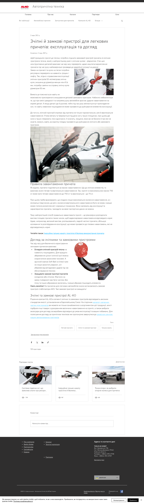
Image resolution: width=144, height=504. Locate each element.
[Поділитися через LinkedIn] (42, 342)
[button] (122, 21)
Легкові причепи (67, 328)
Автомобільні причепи (42, 21)
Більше (97, 21)
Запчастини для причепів (64, 21)
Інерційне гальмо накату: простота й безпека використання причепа (69, 389)
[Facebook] (121, 491)
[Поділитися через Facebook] (31, 342)
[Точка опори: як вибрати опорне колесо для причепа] (108, 375)
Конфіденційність (89, 491)
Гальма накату (107, 328)
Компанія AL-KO (84, 21)
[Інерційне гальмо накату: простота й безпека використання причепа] (72, 375)
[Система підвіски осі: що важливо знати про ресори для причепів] (35, 375)
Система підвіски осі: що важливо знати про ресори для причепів (34, 389)
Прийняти (133, 500)
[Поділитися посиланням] (48, 342)
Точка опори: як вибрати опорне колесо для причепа (107, 389)
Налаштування (118, 500)
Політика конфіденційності (23, 501)
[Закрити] (141, 500)
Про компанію (29, 442)
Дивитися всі (120, 362)
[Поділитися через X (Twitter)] (37, 342)
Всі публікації (24, 21)
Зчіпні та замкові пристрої (87, 328)
